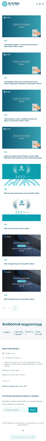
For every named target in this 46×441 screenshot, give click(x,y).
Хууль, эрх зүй (38, 333)
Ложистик (29, 333)
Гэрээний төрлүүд (18, 333)
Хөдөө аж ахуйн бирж (11, 370)
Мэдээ (7, 332)
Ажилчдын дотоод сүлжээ (21, 437)
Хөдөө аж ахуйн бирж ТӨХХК (14, 375)
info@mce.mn (10, 353)
